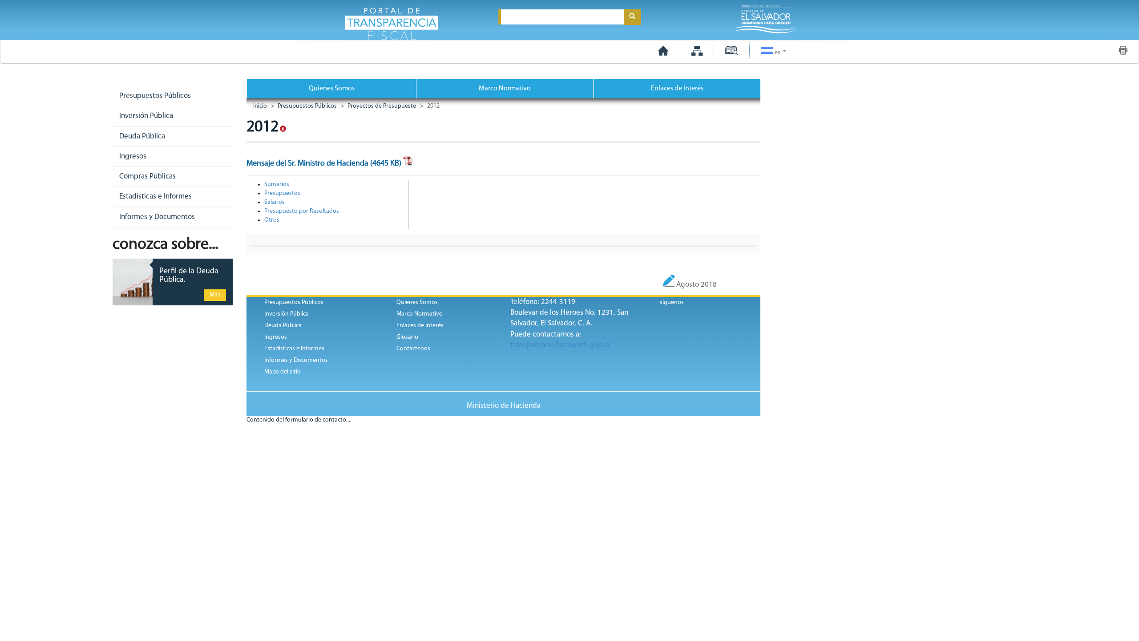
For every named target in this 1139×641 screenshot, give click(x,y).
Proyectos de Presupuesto (381, 106)
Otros (271, 220)
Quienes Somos (332, 88)
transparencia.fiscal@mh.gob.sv (560, 345)
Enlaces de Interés (677, 88)
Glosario (407, 337)
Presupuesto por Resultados (301, 211)
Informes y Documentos (296, 360)
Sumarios (276, 184)
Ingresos (275, 337)
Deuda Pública (283, 325)
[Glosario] (731, 50)
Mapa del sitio (282, 372)
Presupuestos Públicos (306, 106)
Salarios (274, 202)
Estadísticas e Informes (294, 348)
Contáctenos (413, 348)
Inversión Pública (286, 314)
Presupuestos (282, 193)
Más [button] (215, 295)
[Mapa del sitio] (697, 50)
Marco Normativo (505, 88)
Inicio (260, 106)
